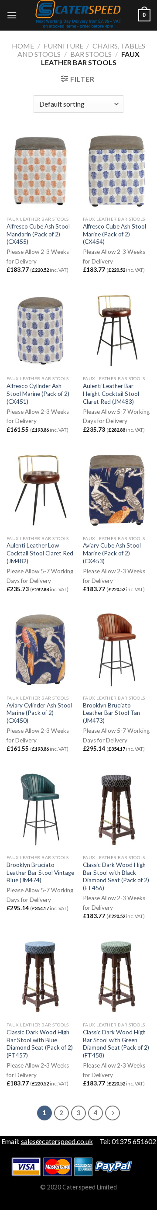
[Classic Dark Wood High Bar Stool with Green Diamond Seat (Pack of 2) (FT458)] (116, 976)
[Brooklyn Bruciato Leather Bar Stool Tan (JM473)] (116, 649)
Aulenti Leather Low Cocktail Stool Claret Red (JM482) (40, 553)
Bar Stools (91, 54)
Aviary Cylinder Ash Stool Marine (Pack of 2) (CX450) (39, 713)
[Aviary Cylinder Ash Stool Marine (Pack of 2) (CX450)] (40, 649)
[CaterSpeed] (78, 15)
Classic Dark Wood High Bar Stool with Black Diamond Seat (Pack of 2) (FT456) (116, 876)
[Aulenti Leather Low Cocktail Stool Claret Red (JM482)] (40, 490)
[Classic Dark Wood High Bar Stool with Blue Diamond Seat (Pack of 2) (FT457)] (40, 976)
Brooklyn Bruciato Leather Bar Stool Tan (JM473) (111, 713)
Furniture (63, 46)
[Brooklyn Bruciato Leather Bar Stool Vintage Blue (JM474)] (40, 809)
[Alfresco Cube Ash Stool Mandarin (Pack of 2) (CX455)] (40, 170)
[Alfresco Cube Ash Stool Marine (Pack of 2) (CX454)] (116, 170)
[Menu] (12, 15)
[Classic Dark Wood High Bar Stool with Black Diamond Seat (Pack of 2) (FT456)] (116, 809)
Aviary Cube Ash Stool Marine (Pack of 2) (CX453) (112, 553)
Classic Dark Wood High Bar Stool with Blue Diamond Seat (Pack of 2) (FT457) (40, 1044)
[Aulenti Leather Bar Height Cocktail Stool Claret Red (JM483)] (116, 330)
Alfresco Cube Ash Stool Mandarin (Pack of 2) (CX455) (38, 234)
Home (23, 46)
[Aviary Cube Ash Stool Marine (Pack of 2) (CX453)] (116, 490)
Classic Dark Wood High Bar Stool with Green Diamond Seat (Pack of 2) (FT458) (116, 1044)
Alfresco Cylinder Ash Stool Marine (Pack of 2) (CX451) (38, 393)
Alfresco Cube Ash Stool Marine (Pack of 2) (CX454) (114, 234)
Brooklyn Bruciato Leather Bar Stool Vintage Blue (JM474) (40, 872)
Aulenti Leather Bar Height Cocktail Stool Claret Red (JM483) (111, 393)
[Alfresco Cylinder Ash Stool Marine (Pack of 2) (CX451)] (40, 330)
